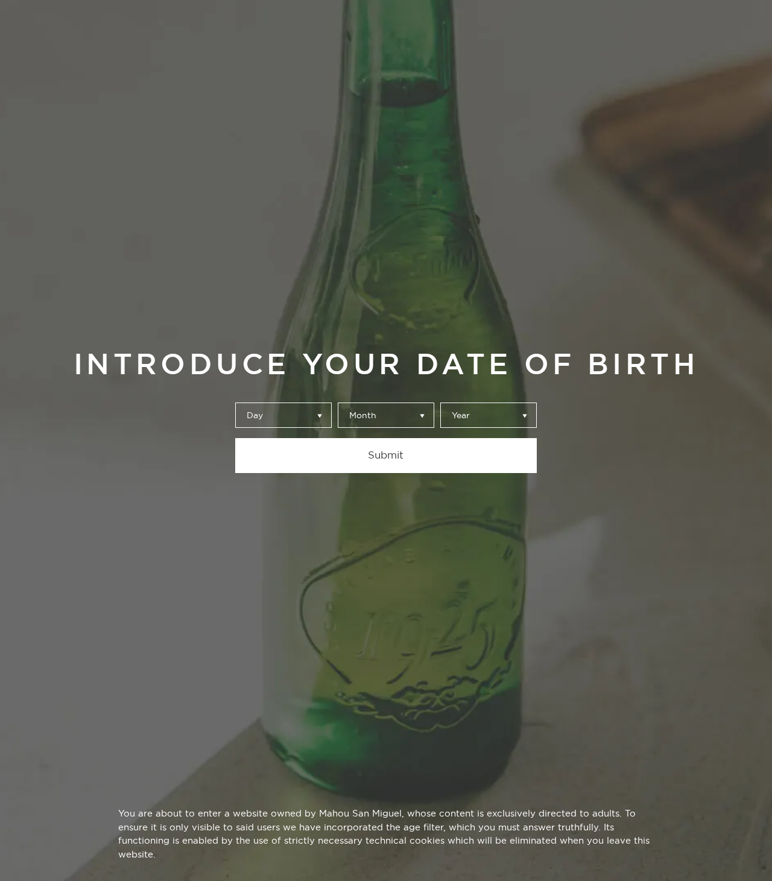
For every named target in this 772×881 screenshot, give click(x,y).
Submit (385, 455)
